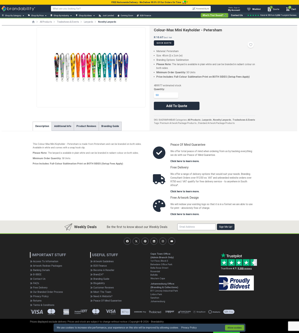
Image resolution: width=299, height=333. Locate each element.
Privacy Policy (189, 327)
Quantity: (159, 89)
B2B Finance (145, 15)
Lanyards (88, 22)
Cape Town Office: (160, 253)
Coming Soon (127, 15)
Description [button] (42, 126)
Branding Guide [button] (110, 126)
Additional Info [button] (62, 126)
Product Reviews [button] (86, 126)
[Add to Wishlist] (251, 45)
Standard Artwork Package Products (216, 123)
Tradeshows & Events (68, 22)
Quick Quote (164, 43)
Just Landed (108, 15)
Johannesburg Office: (162, 283)
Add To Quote (176, 106)
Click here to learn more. (184, 161)
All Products (46, 22)
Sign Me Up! (225, 226)
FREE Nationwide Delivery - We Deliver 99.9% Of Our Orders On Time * (149, 2)
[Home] (33, 21)
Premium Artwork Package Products (178, 123)
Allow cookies (235, 327)
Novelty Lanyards (107, 22)
